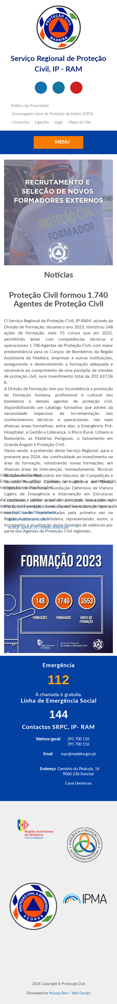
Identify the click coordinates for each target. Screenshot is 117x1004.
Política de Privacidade (34, 512)
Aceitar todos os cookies (28, 519)
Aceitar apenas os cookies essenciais (38, 528)
